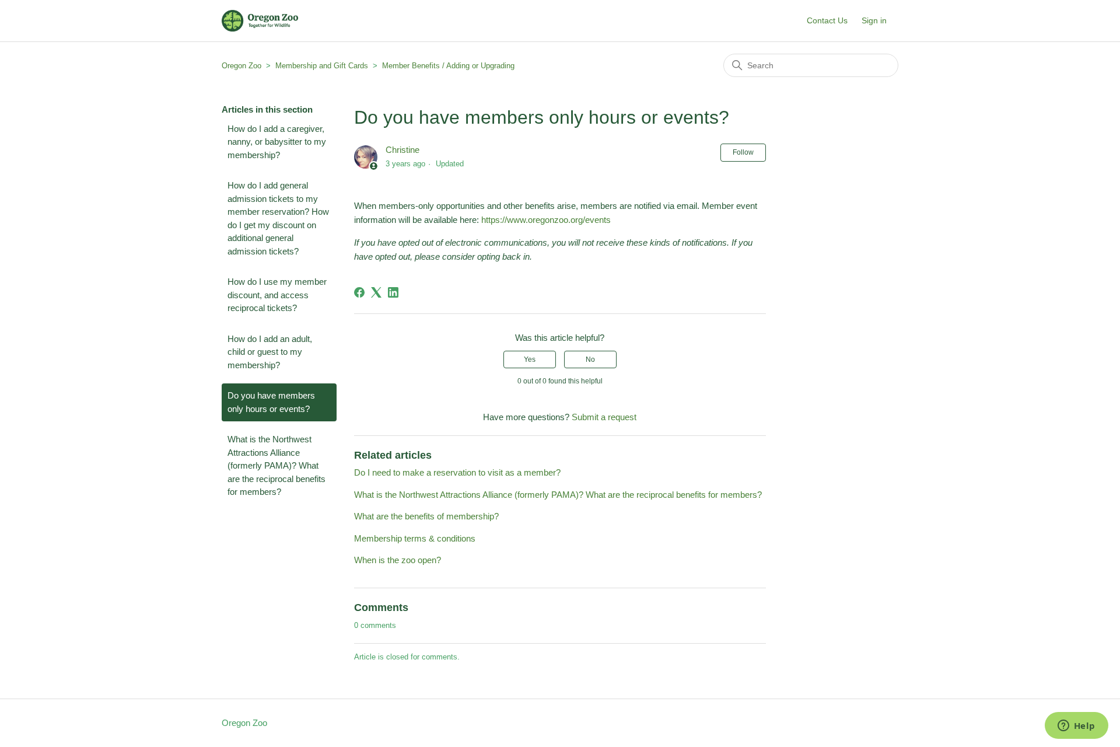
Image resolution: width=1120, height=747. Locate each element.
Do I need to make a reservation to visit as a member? (457, 472)
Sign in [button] (874, 20)
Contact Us (827, 20)
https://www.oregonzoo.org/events (546, 220)
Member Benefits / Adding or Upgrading (448, 65)
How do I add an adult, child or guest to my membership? (270, 352)
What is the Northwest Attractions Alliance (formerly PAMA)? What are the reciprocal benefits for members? (277, 465)
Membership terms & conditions (414, 538)
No (590, 359)
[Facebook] (359, 292)
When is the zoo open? (397, 560)
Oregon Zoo (241, 65)
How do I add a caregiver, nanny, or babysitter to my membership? (277, 142)
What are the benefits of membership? (426, 516)
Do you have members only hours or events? (271, 402)
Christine (402, 150)
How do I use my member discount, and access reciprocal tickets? (277, 295)
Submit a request (604, 417)
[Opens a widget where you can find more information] (1076, 726)
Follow (743, 152)
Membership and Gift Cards (321, 65)
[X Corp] (376, 292)
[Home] (260, 21)
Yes (530, 359)
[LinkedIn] (393, 292)
